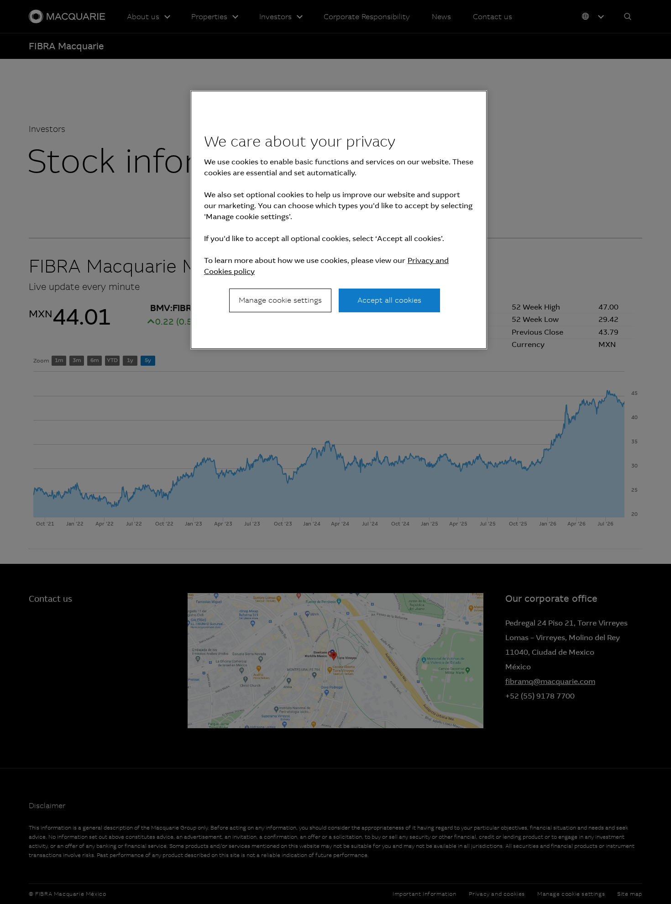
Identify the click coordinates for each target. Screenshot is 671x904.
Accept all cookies (389, 300)
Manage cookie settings (280, 300)
